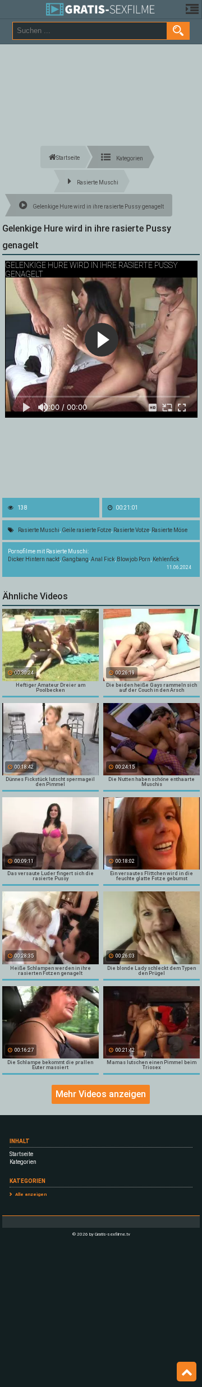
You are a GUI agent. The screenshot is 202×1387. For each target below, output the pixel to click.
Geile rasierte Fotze (86, 530)
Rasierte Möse (169, 530)
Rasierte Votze (131, 530)
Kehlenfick (166, 559)
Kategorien (23, 1162)
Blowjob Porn (133, 559)
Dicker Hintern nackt (33, 559)
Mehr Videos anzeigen (101, 1094)
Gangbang (75, 559)
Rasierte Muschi (38, 530)
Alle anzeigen (31, 1194)
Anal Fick (102, 559)
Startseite (21, 1154)
